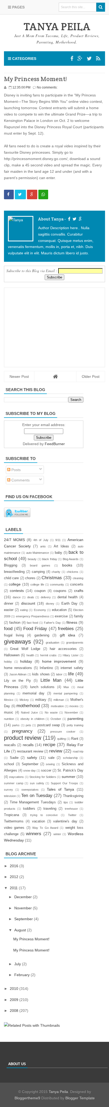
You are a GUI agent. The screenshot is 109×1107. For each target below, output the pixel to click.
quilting (61, 738)
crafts (78, 590)
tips (65, 802)
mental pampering (65, 693)
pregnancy (22, 731)
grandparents (74, 642)
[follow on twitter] (73, 219)
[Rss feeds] (98, 58)
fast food (32, 622)
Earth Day (69, 603)
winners (33, 833)
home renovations (18, 668)
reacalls (10, 745)
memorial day (33, 693)
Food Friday (35, 628)
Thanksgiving (73, 796)
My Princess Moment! (31, 939)
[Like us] (72, 58)
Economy (40, 610)
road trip (78, 751)
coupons (59, 591)
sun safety (37, 783)
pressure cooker (62, 731)
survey (8, 789)
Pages (18, 7)
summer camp (13, 783)
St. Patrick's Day (70, 770)
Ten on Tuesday (36, 795)
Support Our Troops (64, 783)
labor (59, 674)
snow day (29, 770)
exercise (61, 616)
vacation (38, 821)
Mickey (24, 699)
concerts (76, 584)
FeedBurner (55, 444)
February (22, 975)
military (40, 700)
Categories (23, 58)
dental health (67, 597)
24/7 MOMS (14, 540)
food (8, 628)
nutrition (9, 718)
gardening (41, 635)
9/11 (58, 540)
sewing (50, 764)
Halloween (12, 655)
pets (28, 725)
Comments (20, 480)
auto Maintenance (37, 552)
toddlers (29, 809)
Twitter (72, 815)
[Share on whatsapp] (43, 194)
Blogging (10, 565)
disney (50, 603)
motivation (57, 706)
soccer (46, 770)
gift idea (67, 635)
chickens (72, 571)
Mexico (8, 699)
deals (30, 597)
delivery (46, 597)
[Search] (100, 7)
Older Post (90, 376)
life (71, 673)
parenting (75, 718)
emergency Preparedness (32, 616)
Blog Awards (71, 559)
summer (68, 776)
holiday (26, 661)
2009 (14, 1000)
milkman (58, 699)
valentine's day (65, 821)
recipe (49, 744)
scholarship (70, 757)
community (57, 584)
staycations (16, 776)
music (8, 712)
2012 (14, 877)
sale (51, 758)
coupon (40, 591)
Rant (74, 739)
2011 (14, 888)
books (67, 565)
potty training (75, 725)
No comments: (47, 87)
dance (17, 597)
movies (74, 706)
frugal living (14, 635)
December (23, 897)
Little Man (51, 680)
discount (28, 603)
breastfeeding (14, 572)
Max (66, 687)
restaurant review (30, 751)
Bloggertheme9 (27, 1098)
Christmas (52, 577)
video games (14, 828)
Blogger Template (80, 1098)
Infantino (46, 668)
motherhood (28, 705)
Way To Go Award (45, 827)
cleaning (78, 578)
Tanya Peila (58, 1092)
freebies (66, 628)
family (78, 616)
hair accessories (63, 649)
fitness (71, 622)
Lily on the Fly (17, 681)
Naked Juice (29, 712)
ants (43, 546)
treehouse (71, 808)
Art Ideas (61, 546)
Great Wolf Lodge (25, 649)
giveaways (17, 641)
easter (8, 610)
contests (17, 590)
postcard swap (48, 725)
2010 (14, 988)
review (55, 751)
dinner (8, 603)
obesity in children (32, 718)
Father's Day (52, 622)
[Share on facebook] (9, 194)
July (18, 964)
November (71, 712)
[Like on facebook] (68, 219)
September (30, 764)
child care (11, 578)
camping (38, 572)
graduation (52, 642)
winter (57, 834)
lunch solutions (42, 687)
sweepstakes (30, 789)
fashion (14, 623)
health (30, 655)
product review (22, 737)
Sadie (14, 758)
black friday (49, 559)
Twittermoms (14, 821)
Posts (15, 470)
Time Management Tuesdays (33, 802)
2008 (14, 1010)
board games (40, 565)
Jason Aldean (18, 674)
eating (24, 610)
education (59, 610)
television (10, 796)
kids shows (41, 674)
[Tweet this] (20, 194)
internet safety (72, 668)
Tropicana (11, 815)
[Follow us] (89, 58)
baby (58, 553)
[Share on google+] (32, 194)
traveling (49, 809)
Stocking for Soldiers (42, 776)
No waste (51, 712)
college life (37, 584)
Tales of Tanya (60, 789)
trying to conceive (44, 815)
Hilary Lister (70, 655)
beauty (32, 559)
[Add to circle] (80, 58)
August (20, 930)
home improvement (59, 661)
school (9, 764)
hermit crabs (48, 655)
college (15, 584)
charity (56, 571)
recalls (28, 745)
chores (30, 578)
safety (32, 757)
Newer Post (19, 376)
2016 (14, 866)
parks (16, 725)
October (56, 718)
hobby (8, 661)
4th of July (40, 540)
